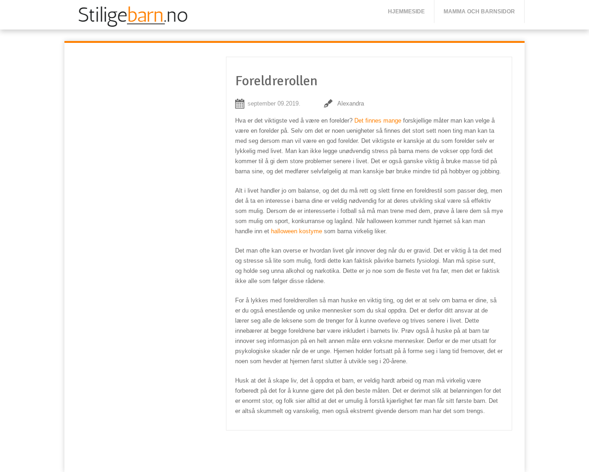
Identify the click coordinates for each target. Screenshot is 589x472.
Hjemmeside (406, 11)
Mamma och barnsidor (479, 11)
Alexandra (350, 103)
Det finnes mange (377, 120)
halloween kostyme (296, 231)
